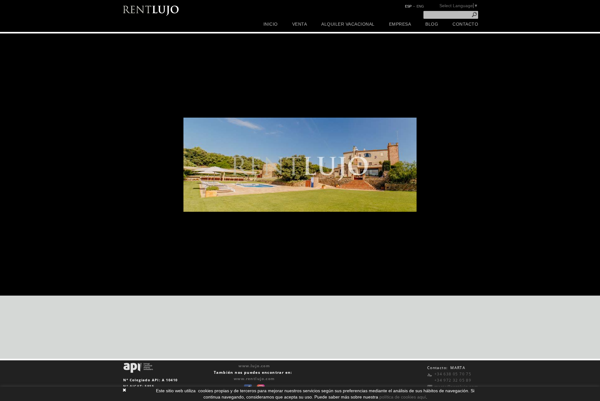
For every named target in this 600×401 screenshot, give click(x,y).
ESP (408, 6)
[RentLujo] (151, 10)
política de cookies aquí (402, 396)
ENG (420, 6)
